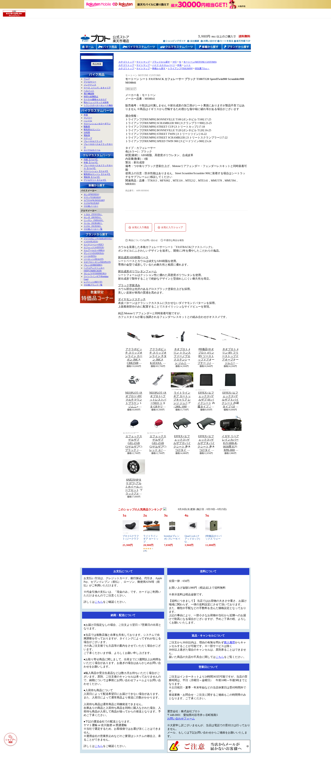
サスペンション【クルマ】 (96, 171)
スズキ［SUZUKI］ (93, 226)
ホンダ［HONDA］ (93, 217)
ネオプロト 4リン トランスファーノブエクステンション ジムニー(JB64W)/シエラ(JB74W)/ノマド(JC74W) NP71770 (182, 356)
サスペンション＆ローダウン (97, 123)
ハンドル (88, 120)
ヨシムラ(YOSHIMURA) (95, 273)
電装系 (87, 135)
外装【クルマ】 (91, 162)
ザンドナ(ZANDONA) (94, 253)
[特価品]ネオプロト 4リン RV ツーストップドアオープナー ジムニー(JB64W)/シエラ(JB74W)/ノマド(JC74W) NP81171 (206, 356)
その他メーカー (91, 206)
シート (187, 65)
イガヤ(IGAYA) (91, 241)
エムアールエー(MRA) (94, 250)
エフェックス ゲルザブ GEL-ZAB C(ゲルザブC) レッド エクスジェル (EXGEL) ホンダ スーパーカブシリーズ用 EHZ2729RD (158, 443)
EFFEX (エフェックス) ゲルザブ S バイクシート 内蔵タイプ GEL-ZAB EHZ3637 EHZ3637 (230, 399)
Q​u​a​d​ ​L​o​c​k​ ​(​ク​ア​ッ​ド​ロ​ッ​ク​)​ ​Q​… (193, 539)
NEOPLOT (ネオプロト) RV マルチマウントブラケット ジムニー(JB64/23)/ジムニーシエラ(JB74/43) (133, 399)
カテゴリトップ (126, 62)
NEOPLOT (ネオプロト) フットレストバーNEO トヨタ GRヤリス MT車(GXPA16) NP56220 (158, 399)
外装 (86, 115)
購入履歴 (229, 642)
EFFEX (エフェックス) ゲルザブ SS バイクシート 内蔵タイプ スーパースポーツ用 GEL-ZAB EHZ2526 (206, 399)
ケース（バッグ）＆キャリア (97, 88)
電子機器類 (89, 93)
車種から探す (159, 68)
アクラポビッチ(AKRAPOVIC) (98, 238)
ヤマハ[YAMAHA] (92, 197)
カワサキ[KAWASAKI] (94, 200)
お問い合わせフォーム (181, 718)
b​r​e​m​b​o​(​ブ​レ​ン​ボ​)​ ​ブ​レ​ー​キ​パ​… (172, 539)
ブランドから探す (161, 62)
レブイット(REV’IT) (93, 282)
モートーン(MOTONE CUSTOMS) (200, 62)
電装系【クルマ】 (92, 177)
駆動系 (87, 126)
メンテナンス (90, 85)
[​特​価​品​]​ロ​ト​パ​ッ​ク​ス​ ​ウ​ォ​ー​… (213, 539)
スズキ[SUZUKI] (91, 203)
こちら (99, 601)
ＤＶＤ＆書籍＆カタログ (95, 99)
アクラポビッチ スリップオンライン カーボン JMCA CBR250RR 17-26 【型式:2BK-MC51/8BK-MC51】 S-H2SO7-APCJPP (133, 356)
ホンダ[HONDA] (91, 194)
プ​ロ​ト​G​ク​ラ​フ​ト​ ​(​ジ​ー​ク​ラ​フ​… (131, 539)
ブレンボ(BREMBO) (93, 265)
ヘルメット (89, 90)
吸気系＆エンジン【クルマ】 (97, 174)
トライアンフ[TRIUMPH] (180, 68)
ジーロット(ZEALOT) (93, 259)
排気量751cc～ (202, 68)
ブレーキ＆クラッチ (93, 141)
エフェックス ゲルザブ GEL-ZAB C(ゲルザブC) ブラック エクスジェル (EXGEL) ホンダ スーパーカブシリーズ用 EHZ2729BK (133, 443)
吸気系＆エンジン (92, 129)
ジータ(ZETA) (90, 256)
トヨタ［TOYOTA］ (93, 214)
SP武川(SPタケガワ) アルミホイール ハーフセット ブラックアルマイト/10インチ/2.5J (133, 486)
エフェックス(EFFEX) (94, 247)
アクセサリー (90, 82)
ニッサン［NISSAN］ (94, 220)
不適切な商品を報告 (174, 240)
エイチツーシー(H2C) (94, 244)
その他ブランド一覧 (93, 285)
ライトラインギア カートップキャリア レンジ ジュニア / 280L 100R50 (182, 399)
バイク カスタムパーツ (163, 65)
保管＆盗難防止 (91, 96)
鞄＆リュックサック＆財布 (96, 102)
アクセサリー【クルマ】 (95, 180)
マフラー (88, 118)
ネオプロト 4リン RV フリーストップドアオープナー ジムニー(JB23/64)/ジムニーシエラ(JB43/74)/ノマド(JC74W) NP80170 (230, 356)
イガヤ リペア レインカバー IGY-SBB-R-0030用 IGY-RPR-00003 (230, 443)
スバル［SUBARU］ (93, 223)
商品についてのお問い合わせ (143, 240)
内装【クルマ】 (91, 159)
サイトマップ (143, 62)
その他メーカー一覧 (93, 229)
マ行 (174, 62)
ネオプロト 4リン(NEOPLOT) (97, 262)
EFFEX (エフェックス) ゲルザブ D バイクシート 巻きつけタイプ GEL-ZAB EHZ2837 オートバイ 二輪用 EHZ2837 (182, 443)
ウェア (87, 79)
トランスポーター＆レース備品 (98, 105)
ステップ (88, 138)
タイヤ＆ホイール (92, 150)
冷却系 (87, 132)
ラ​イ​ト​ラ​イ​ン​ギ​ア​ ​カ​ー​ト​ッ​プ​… (150, 539)
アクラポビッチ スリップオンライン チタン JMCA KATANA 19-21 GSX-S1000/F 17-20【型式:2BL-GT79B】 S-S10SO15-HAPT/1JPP (158, 356)
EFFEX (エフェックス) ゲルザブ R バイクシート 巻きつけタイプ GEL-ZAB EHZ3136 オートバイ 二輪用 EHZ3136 (206, 443)
